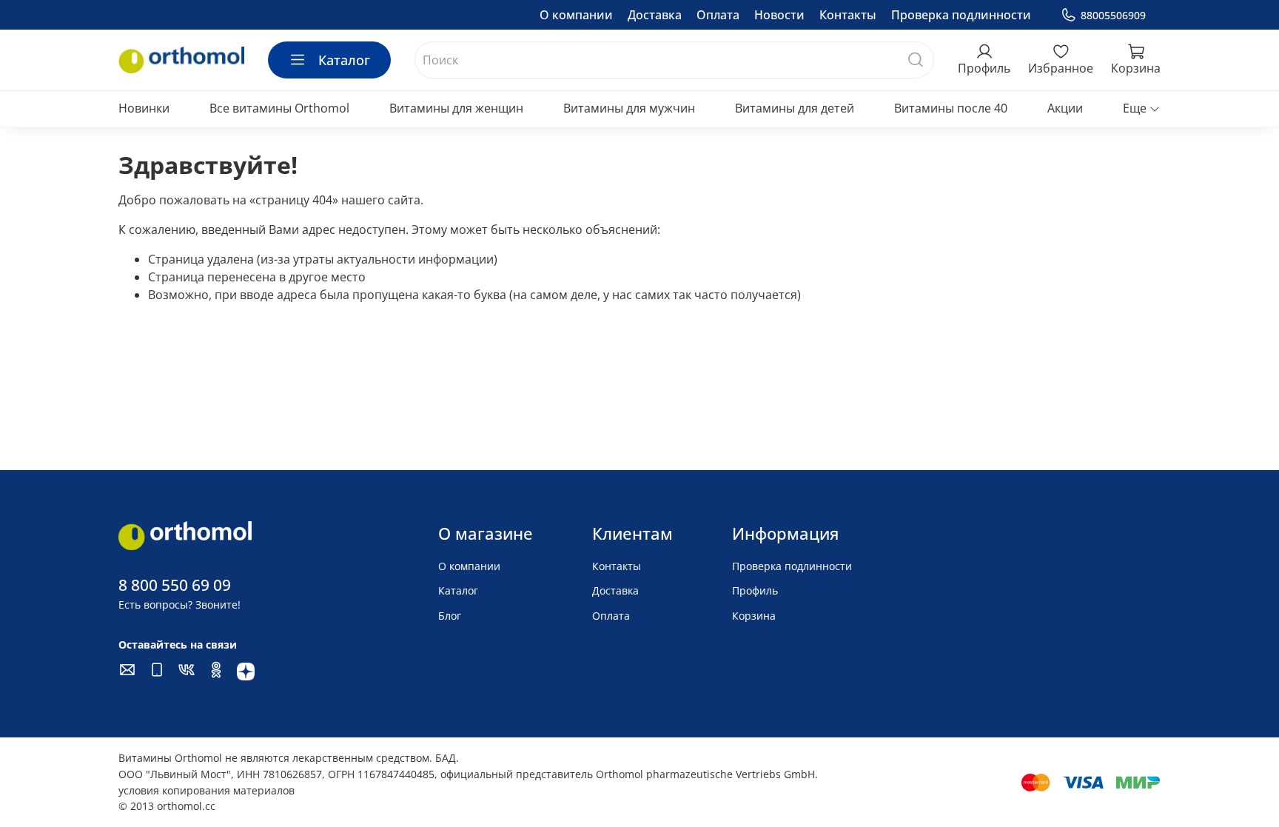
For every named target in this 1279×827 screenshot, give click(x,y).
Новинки (143, 108)
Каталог (344, 60)
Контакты (847, 15)
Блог (449, 616)
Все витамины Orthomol (279, 108)
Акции (1065, 108)
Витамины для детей (794, 108)
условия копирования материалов (206, 790)
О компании (576, 15)
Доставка (655, 15)
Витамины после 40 (950, 108)
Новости (779, 15)
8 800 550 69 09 (174, 585)
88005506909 (1113, 15)
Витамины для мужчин (629, 108)
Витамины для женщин (456, 108)
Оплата (717, 15)
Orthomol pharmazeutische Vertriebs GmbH (705, 774)
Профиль (755, 590)
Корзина (754, 616)
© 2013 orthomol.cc (166, 806)
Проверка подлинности (961, 15)
